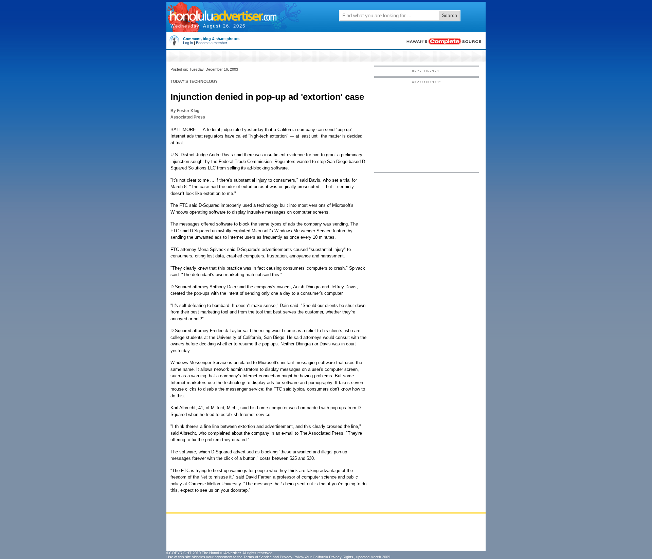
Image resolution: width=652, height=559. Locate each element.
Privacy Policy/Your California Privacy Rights (316, 557)
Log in (188, 43)
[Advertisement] (426, 126)
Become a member (211, 43)
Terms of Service (257, 557)
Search (449, 15)
